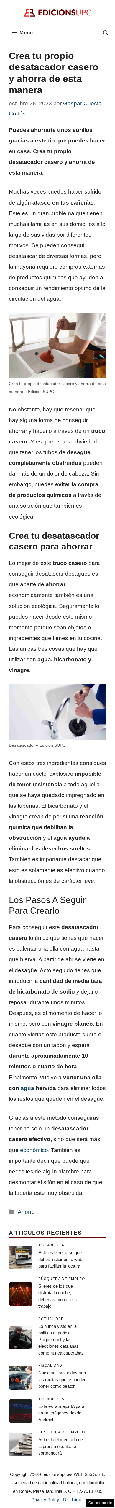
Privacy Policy (45, 1499)
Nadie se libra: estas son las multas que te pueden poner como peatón (62, 1379)
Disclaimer (73, 1499)
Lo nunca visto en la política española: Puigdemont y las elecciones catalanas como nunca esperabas (61, 1339)
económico (34, 1150)
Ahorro (26, 1212)
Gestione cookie (100, 1502)
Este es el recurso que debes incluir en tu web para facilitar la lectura (60, 1259)
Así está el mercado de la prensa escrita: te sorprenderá (60, 1446)
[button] (105, 33)
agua (27, 1088)
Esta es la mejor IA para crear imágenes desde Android (61, 1413)
